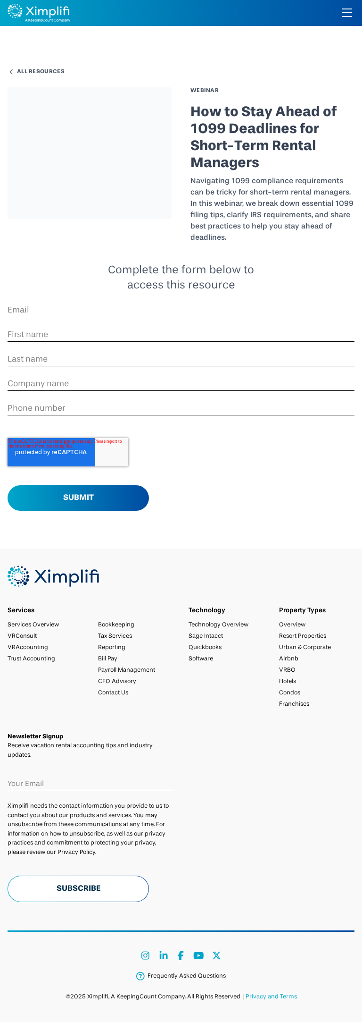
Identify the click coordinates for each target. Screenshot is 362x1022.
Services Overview (33, 625)
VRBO (287, 670)
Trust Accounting (31, 659)
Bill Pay (107, 659)
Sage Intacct (206, 636)
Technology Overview (218, 625)
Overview (292, 625)
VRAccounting (28, 647)
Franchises (294, 704)
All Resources (41, 72)
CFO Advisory (117, 681)
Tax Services (115, 636)
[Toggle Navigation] (346, 12)
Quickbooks (205, 647)
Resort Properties (302, 636)
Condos (289, 693)
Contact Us (113, 693)
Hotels (287, 681)
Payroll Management (126, 670)
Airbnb (288, 659)
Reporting (111, 647)
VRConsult (22, 636)
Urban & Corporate (305, 647)
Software (201, 659)
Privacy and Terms (271, 997)
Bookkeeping (116, 625)
